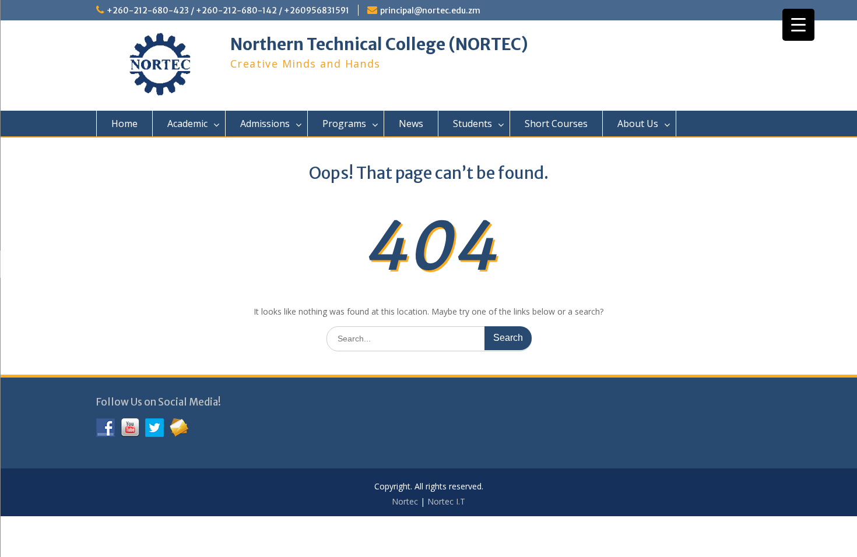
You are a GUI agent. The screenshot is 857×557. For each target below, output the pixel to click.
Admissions (265, 123)
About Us (637, 123)
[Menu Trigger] (798, 25)
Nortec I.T (446, 501)
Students (472, 123)
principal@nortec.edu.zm (430, 10)
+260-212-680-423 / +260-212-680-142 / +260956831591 (228, 10)
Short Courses (556, 123)
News (411, 123)
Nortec (405, 501)
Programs (344, 123)
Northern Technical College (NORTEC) (379, 44)
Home (124, 123)
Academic (187, 123)
